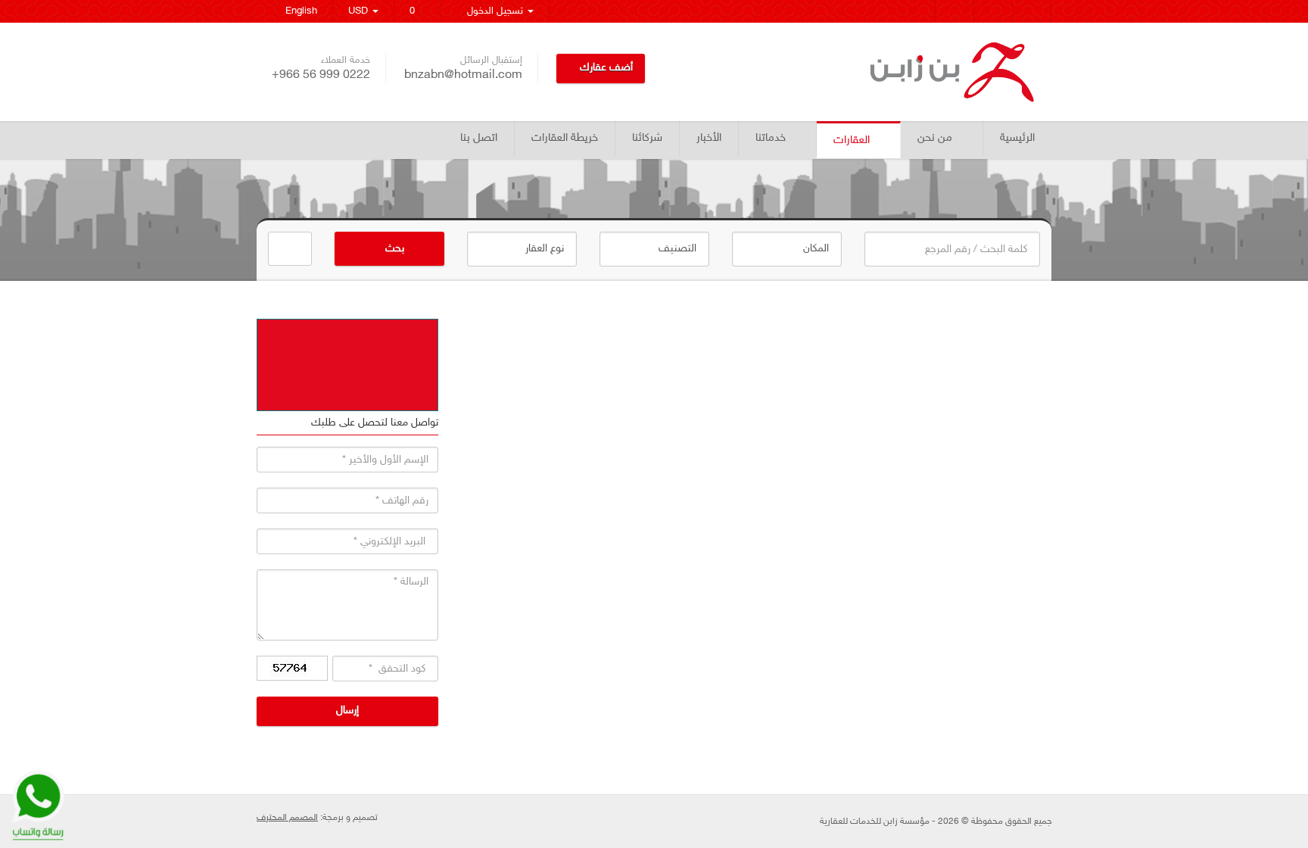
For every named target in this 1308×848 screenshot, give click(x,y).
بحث (393, 248)
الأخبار (708, 138)
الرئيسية (1017, 138)
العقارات (851, 140)
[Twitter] (993, 11)
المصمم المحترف (287, 817)
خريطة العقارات (564, 138)
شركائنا (647, 138)
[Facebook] (1032, 11)
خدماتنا (770, 138)
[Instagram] (955, 11)
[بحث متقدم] (290, 249)
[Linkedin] (916, 11)
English (298, 11)
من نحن (934, 138)
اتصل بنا (478, 138)
